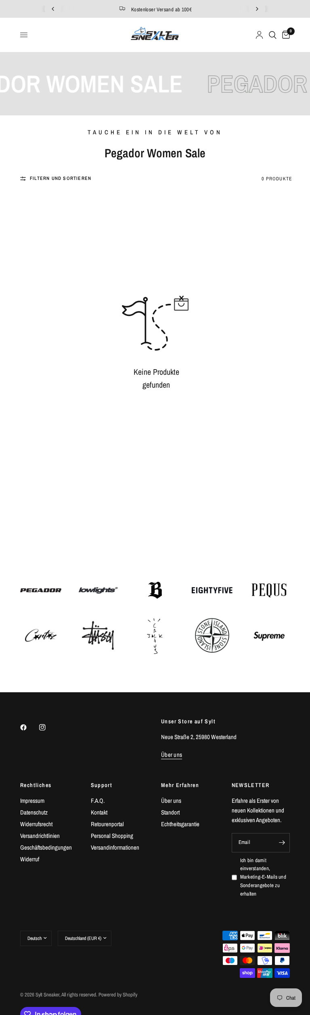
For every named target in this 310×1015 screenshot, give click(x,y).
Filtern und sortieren (60, 178)
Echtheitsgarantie (180, 824)
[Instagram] (48, 727)
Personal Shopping (112, 835)
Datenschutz (34, 812)
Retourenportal (107, 824)
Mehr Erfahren (180, 785)
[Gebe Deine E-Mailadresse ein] (282, 842)
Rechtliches (35, 785)
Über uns (171, 800)
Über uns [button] (171, 754)
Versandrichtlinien (40, 835)
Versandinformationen (115, 847)
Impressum (32, 800)
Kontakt (99, 812)
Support (102, 785)
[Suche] (272, 35)
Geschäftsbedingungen (46, 847)
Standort (170, 812)
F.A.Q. (98, 800)
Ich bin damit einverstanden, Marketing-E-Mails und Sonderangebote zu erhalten (263, 877)
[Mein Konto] (259, 35)
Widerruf (29, 859)
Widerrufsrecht (36, 824)
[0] (284, 35)
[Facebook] (29, 727)
